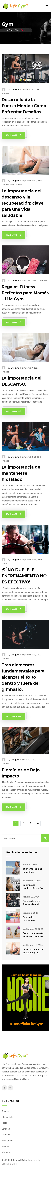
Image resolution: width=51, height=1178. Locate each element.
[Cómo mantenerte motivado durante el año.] (13, 932)
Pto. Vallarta (7, 1117)
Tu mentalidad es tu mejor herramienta (32, 872)
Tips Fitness (16, 184)
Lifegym (15, 89)
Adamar (5, 1111)
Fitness (5, 93)
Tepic (4, 1123)
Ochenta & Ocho (9, 1164)
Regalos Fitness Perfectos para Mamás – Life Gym (25, 292)
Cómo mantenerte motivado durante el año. (33, 936)
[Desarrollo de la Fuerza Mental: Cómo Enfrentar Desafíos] (13, 900)
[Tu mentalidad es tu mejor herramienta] (13, 868)
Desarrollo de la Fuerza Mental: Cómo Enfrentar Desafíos (24, 105)
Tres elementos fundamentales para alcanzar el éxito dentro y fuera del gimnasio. (23, 677)
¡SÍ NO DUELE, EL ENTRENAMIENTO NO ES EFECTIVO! (24, 576)
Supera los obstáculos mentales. (29, 920)
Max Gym (6, 1152)
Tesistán (6, 1134)
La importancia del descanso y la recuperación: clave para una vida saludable (23, 203)
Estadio (5, 1146)
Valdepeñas (7, 1140)
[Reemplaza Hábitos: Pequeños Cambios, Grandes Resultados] (13, 884)
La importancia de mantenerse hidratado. (21, 473)
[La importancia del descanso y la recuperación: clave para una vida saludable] (13, 948)
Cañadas (6, 1129)
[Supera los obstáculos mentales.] (13, 916)
